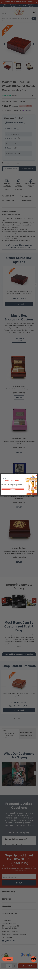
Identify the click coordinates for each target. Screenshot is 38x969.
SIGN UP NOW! (13, 489)
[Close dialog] (36, 475)
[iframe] (7, 959)
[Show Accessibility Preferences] (33, 959)
